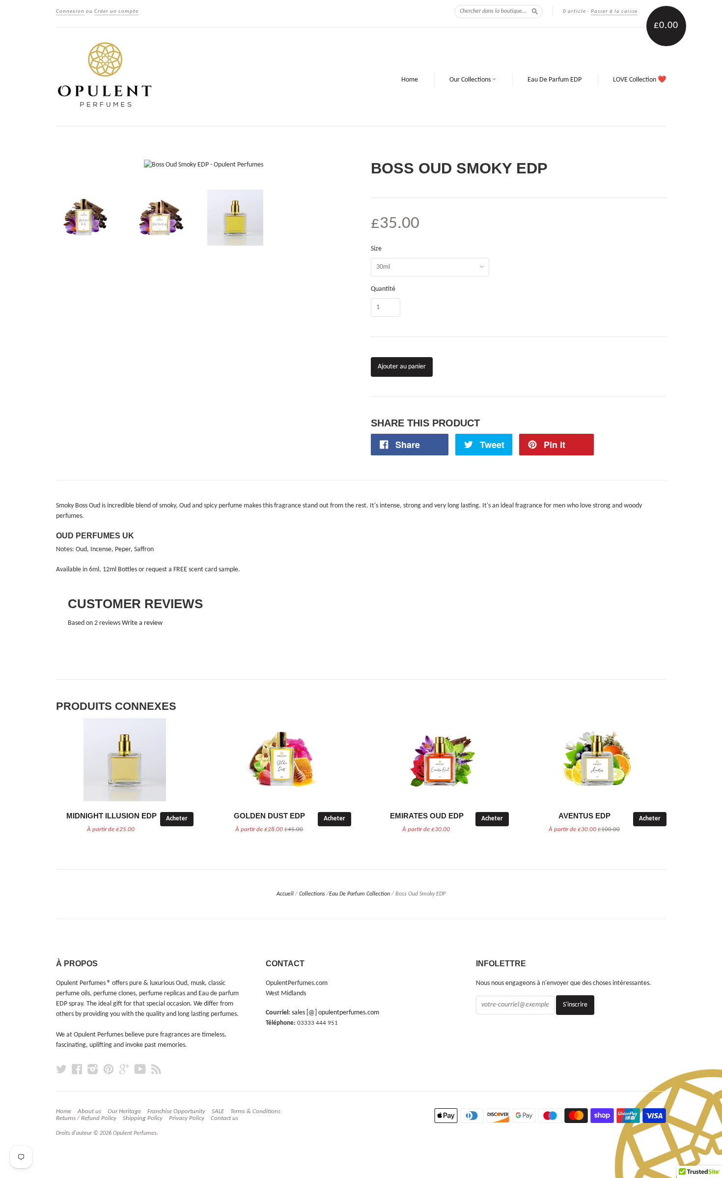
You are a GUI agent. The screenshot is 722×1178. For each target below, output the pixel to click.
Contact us (224, 1118)
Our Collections (470, 80)
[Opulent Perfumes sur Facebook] (77, 1069)
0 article (574, 11)
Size (376, 249)
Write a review (142, 623)
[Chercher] (535, 11)
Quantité (383, 289)
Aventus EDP (584, 816)
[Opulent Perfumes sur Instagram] (92, 1069)
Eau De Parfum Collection (359, 894)
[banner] (183, 77)
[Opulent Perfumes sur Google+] (124, 1069)
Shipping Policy (143, 1118)
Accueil (285, 894)
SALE (218, 1111)
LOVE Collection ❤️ (639, 80)
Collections (312, 894)
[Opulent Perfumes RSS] (156, 1069)
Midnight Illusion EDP (111, 816)
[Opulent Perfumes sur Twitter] (61, 1069)
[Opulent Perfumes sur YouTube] (140, 1069)
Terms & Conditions (255, 1111)
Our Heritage (124, 1111)
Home (409, 80)
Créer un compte (116, 11)
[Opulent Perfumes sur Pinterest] (108, 1069)
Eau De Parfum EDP (555, 80)
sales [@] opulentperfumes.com (335, 1012)
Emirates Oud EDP (427, 816)
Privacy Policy (186, 1118)
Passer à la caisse (614, 11)
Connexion (70, 11)
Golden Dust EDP (269, 816)
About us (89, 1111)
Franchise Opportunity (176, 1111)
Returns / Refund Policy (86, 1118)
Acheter (177, 818)
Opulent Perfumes (135, 1133)
